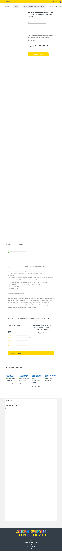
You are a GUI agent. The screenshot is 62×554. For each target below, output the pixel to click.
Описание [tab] (8, 244)
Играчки (16, 6)
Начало (7, 6)
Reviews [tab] (20, 244)
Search (54, 1)
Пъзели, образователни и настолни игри (34, 6)
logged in (40, 332)
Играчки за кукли (23, 374)
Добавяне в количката (39, 54)
